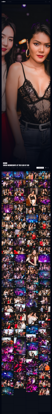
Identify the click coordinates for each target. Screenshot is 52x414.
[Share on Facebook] (46, 168)
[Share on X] (48, 168)
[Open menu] (49, 2)
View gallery (40, 167)
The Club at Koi (7, 167)
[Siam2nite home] (4, 1)
